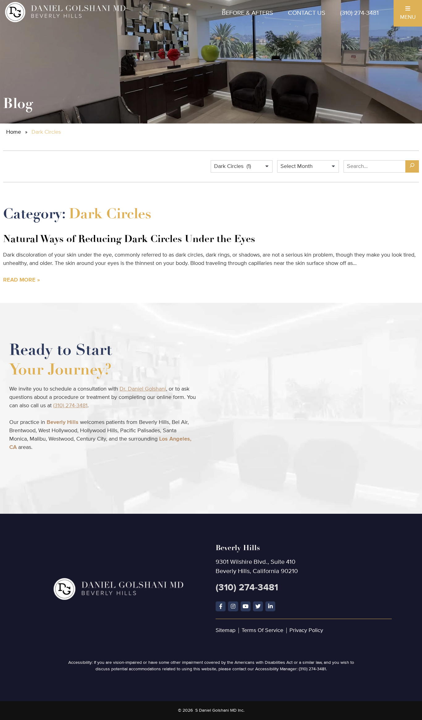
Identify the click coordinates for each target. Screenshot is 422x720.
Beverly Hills (62, 422)
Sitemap (225, 630)
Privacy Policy (306, 630)
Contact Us (306, 13)
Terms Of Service (262, 630)
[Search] (412, 166)
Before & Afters (247, 13)
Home (13, 132)
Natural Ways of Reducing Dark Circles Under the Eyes (129, 238)
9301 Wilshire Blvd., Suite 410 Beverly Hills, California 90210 (257, 559)
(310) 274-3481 (359, 13)
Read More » (21, 280)
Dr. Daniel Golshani (143, 389)
